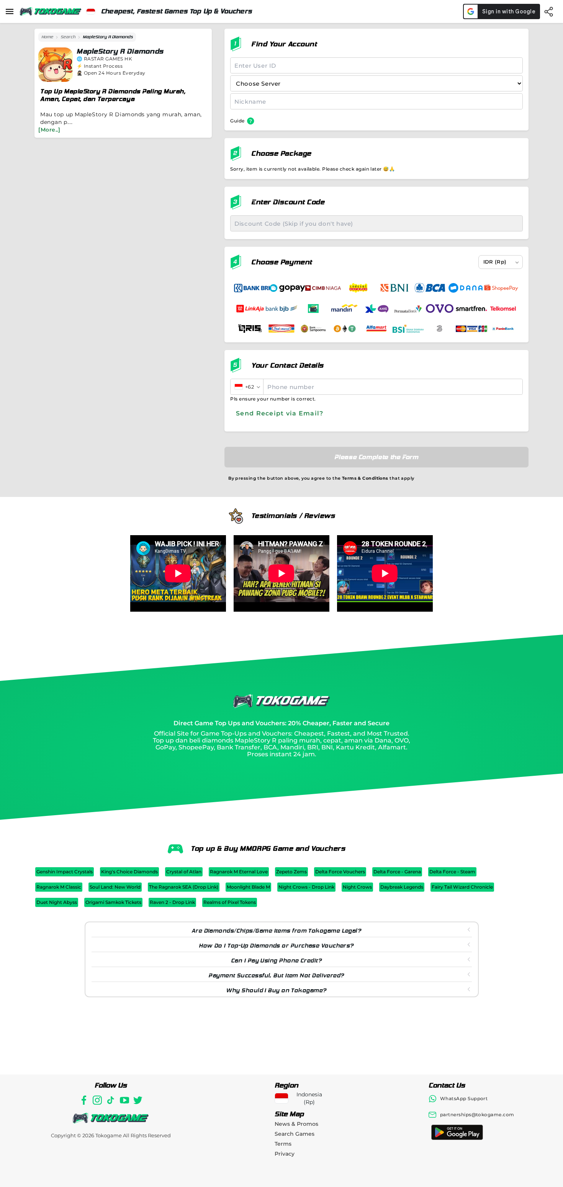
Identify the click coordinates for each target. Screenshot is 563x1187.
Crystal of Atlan (183, 871)
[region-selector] (90, 11)
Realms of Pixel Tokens (229, 902)
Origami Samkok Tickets (113, 902)
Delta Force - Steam (452, 871)
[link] (47, 37)
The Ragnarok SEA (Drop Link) (183, 887)
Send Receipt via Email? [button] (279, 413)
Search (68, 36)
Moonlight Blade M (248, 887)
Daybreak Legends (401, 887)
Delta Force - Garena (397, 871)
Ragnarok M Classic (58, 887)
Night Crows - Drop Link (306, 887)
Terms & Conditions (365, 478)
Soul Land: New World (115, 887)
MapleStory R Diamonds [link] (108, 36)
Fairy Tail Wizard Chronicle (462, 887)
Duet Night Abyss (56, 902)
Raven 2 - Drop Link (172, 902)
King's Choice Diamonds (129, 871)
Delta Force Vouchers (340, 871)
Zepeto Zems (291, 871)
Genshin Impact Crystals (64, 871)
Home (47, 36)
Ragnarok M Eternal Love (239, 871)
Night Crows (357, 887)
